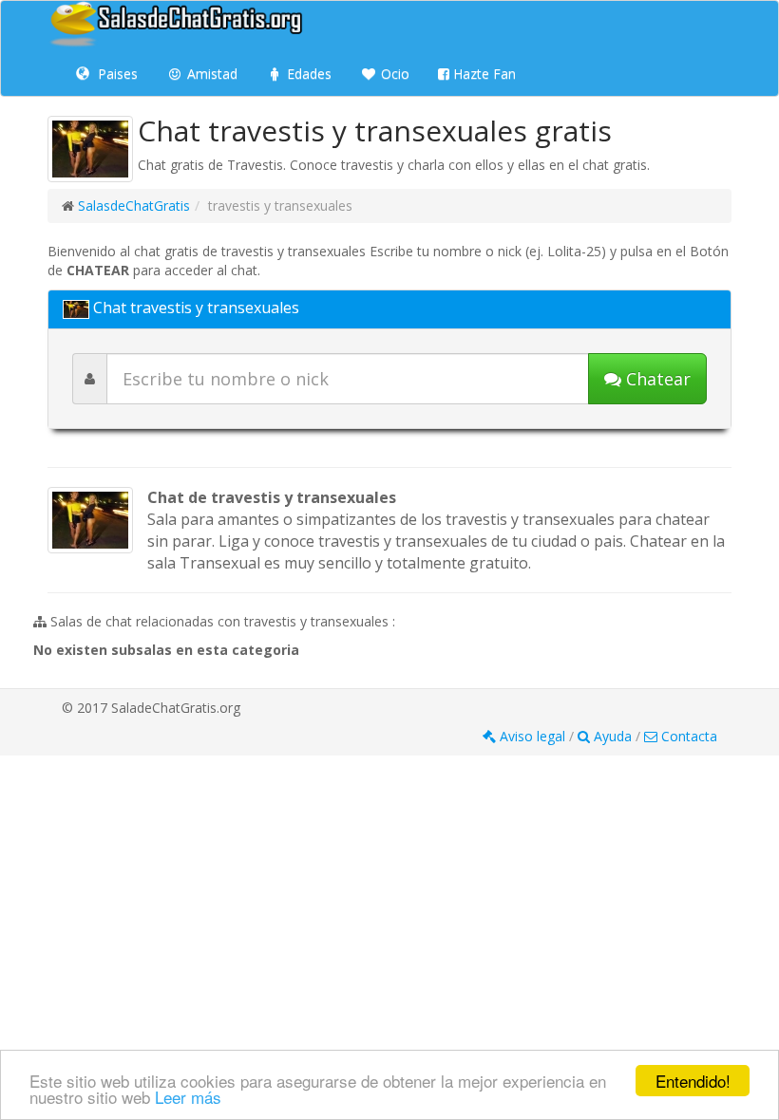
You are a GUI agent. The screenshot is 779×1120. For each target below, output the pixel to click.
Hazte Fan (482, 74)
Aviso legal (532, 736)
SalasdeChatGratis (134, 205)
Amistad (210, 74)
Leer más (188, 1097)
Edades (307, 74)
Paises (116, 74)
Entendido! (693, 1080)
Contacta (687, 736)
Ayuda (613, 736)
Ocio (393, 74)
